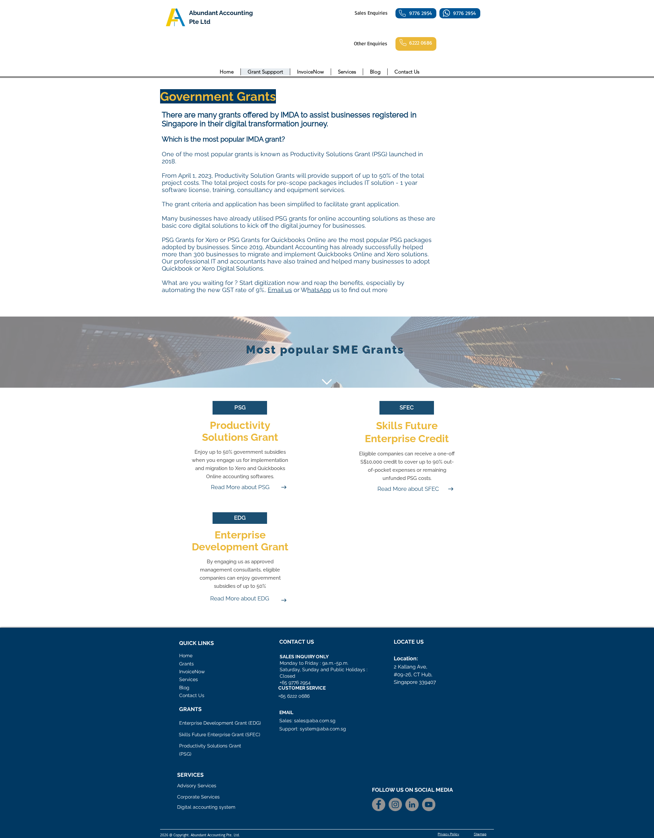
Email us (280, 289)
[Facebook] (378, 804)
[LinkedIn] (412, 804)
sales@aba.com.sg (315, 720)
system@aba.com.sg (323, 728)
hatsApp (319, 289)
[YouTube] (428, 804)
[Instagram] (395, 804)
